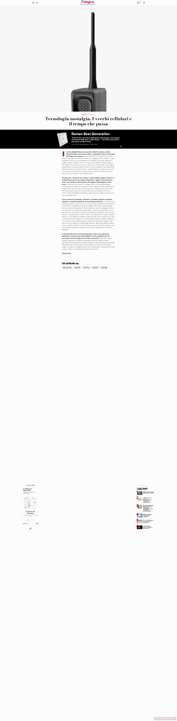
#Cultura (95, 267)
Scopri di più (169, 718)
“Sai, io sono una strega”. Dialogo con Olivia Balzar (147, 527)
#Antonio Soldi (67, 267)
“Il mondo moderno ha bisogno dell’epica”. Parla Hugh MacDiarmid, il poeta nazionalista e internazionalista (148, 508)
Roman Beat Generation (90, 134)
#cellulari (77, 267)
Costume (84, 114)
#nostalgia (104, 267)
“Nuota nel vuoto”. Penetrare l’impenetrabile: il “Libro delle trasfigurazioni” (147, 500)
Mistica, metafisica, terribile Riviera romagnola (147, 515)
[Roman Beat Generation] (62, 139)
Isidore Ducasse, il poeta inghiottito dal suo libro (148, 492)
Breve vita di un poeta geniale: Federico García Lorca (148, 521)
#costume (86, 267)
